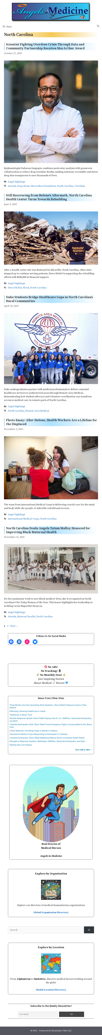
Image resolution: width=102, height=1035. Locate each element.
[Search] (89, 929)
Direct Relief (15, 287)
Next (14, 626)
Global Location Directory (51, 989)
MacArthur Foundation (43, 186)
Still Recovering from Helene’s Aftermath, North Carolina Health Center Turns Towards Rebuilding (49, 197)
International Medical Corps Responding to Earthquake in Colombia (38, 734)
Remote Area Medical (37, 410)
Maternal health (26, 616)
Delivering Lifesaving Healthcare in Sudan (27, 711)
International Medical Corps (23, 518)
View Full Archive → (84, 750)
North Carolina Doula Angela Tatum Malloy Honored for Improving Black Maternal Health (48, 530)
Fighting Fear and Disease (20, 745)
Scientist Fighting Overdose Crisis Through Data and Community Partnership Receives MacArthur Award (45, 46)
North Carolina (65, 186)
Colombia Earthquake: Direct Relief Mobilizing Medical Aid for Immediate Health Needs (46, 738)
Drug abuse (23, 186)
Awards (12, 186)
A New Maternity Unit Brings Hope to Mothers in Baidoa (33, 730)
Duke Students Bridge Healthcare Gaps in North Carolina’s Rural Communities (49, 299)
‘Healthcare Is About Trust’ (20, 715)
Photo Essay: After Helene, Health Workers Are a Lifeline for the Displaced (51, 422)
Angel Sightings (16, 181)
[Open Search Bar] (98, 26)
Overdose (80, 186)
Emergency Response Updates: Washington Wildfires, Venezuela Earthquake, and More (47, 741)
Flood (26, 287)
